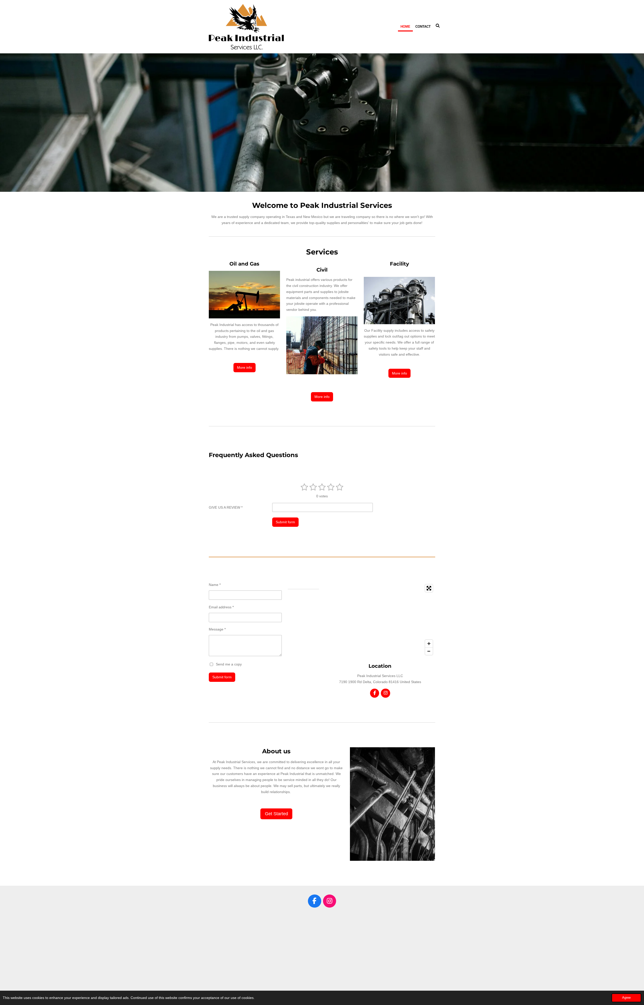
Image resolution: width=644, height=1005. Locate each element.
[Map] (380, 619)
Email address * (221, 607)
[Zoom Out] (429, 651)
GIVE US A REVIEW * (226, 507)
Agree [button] (626, 997)
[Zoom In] (429, 643)
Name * (215, 585)
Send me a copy (229, 664)
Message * (217, 629)
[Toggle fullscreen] (429, 588)
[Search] (438, 26)
